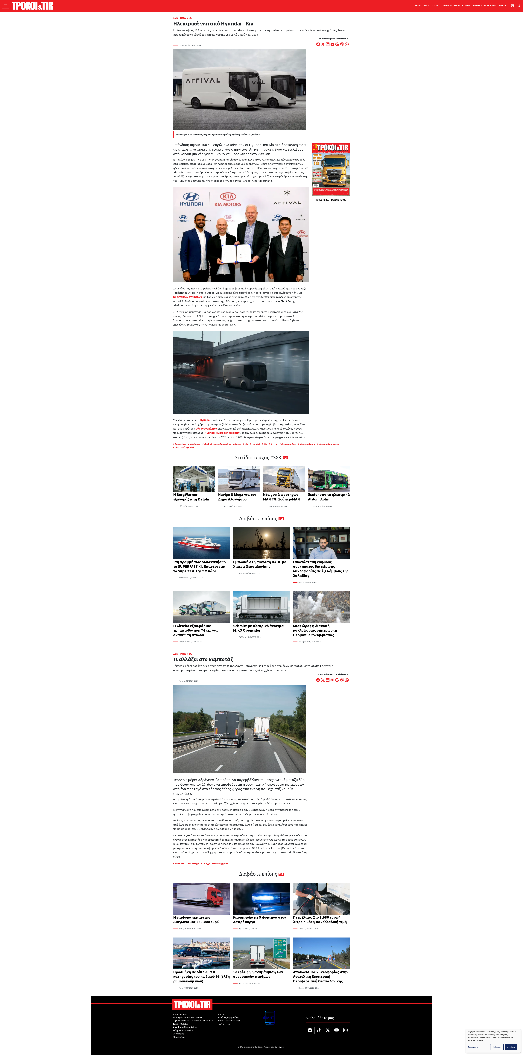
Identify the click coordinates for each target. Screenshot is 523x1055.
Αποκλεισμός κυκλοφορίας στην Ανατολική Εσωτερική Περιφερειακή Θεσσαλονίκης (320, 976)
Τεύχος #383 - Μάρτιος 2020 (331, 200)
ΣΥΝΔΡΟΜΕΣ (490, 5)
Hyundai (256, 444)
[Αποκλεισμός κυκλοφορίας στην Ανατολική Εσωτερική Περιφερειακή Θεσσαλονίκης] (321, 954)
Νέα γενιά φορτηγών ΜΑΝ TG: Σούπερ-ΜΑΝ (281, 497)
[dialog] (493, 1040)
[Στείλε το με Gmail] (337, 44)
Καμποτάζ (180, 863)
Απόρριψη (497, 1047)
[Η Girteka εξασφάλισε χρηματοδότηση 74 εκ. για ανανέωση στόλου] (201, 607)
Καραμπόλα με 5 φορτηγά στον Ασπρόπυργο (259, 920)
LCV (246, 444)
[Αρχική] (33, 6)
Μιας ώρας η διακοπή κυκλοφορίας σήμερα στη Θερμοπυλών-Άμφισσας (315, 630)
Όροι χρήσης (280, 1047)
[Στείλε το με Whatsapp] (347, 44)
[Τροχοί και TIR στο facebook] (310, 1030)
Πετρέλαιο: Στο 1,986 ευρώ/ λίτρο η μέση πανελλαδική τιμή (320, 920)
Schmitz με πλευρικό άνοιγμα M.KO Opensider (258, 628)
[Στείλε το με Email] (332, 44)
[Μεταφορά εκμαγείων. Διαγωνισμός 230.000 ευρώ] (201, 899)
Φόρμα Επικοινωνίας (183, 1030)
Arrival (274, 444)
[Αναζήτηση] (518, 6)
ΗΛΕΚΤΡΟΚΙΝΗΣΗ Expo (229, 1020)
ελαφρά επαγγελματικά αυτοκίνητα (222, 444)
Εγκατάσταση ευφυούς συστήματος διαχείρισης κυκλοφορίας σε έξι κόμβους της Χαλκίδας (320, 568)
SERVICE (466, 5)
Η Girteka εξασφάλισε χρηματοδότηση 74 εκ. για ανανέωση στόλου (195, 630)
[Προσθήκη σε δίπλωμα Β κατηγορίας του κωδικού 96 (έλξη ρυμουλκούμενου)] (201, 954)
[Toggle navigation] (5, 6)
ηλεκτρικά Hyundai (184, 447)
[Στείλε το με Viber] (342, 44)
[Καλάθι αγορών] (512, 6)
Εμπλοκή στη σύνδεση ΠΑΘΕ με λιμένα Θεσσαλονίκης (259, 564)
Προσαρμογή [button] (473, 1047)
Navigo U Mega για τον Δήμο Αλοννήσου (237, 497)
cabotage (194, 863)
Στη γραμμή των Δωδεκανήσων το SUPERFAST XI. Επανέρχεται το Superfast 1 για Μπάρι (199, 566)
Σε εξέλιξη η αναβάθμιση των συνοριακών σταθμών (258, 974)
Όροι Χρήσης (179, 1037)
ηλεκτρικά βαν (288, 444)
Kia (265, 444)
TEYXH (427, 5)
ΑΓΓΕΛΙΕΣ (503, 5)
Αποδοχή (511, 1047)
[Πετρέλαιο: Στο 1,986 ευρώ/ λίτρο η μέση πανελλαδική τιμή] (321, 899)
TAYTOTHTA (224, 1023)
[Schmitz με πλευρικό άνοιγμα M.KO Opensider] (261, 607)
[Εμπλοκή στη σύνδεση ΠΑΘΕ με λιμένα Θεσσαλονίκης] (261, 543)
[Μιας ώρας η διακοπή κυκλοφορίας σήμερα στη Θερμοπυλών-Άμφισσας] (321, 607)
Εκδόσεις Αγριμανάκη (228, 1017)
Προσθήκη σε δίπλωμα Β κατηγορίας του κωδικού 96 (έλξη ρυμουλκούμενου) (201, 976)
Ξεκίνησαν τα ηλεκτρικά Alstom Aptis (329, 497)
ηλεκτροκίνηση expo (328, 444)
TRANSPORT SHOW (450, 5)
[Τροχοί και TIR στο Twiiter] (327, 1030)
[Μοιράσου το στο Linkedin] (327, 44)
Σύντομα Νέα (182, 18)
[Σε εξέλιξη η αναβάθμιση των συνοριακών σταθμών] (261, 954)
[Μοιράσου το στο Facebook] (318, 44)
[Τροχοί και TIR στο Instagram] (345, 1030)
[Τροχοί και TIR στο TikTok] (318, 1030)
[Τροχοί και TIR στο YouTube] (336, 1030)
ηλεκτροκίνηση (307, 444)
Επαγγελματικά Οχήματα (188, 444)
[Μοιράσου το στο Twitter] (323, 44)
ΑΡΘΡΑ (418, 5)
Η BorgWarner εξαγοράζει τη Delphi (191, 497)
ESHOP (435, 5)
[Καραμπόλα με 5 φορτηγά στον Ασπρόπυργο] (261, 899)
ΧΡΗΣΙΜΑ (477, 5)
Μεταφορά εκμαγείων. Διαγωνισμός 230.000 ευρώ (196, 920)
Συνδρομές (178, 1033)
